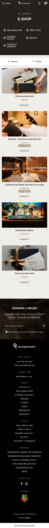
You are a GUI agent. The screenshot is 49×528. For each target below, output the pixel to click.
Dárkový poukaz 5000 (24, 273)
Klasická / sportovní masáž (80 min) (24, 139)
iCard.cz (28, 518)
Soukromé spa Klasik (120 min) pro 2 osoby (24, 185)
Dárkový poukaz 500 (24, 96)
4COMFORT (26, 14)
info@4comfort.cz (24, 365)
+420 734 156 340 (24, 361)
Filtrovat (14, 61)
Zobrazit (24, 105)
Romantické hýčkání (24, 230)
